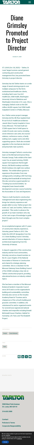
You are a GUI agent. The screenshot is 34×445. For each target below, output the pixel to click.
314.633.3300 (7, 411)
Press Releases (13, 333)
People (5, 333)
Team (4, 346)
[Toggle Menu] (29, 2)
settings (19, 438)
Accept (5, 442)
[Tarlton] (13, 397)
